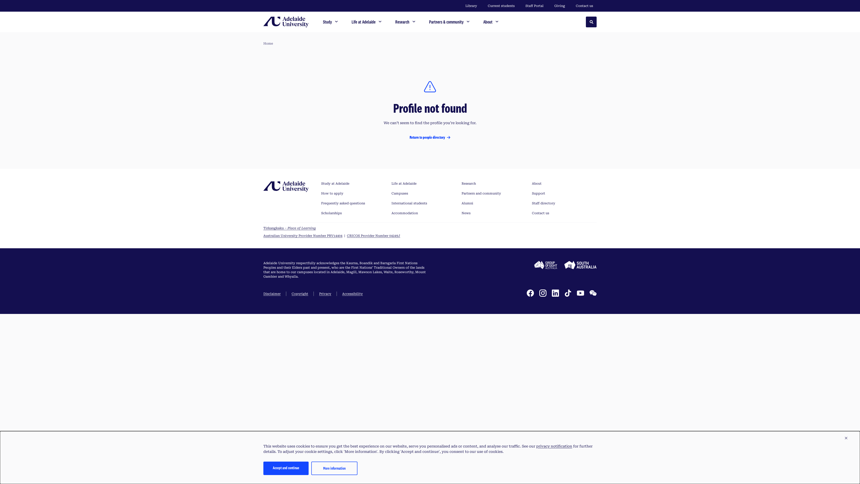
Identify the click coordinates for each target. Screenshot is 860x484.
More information (334, 468)
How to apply (332, 193)
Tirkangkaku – (289, 228)
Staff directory (543, 203)
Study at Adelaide (335, 183)
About (537, 183)
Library (471, 6)
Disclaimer (272, 294)
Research (469, 183)
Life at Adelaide (404, 183)
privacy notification (554, 446)
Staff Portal (534, 6)
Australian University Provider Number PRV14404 (302, 236)
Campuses (399, 193)
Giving (559, 6)
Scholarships (331, 213)
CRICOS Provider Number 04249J (373, 236)
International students (409, 203)
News (466, 213)
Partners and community (481, 193)
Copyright (300, 294)
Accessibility (352, 294)
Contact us (584, 6)
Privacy (325, 294)
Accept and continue (286, 467)
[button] (846, 438)
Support (538, 193)
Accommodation (404, 213)
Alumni (467, 203)
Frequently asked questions (343, 203)
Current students (501, 6)
